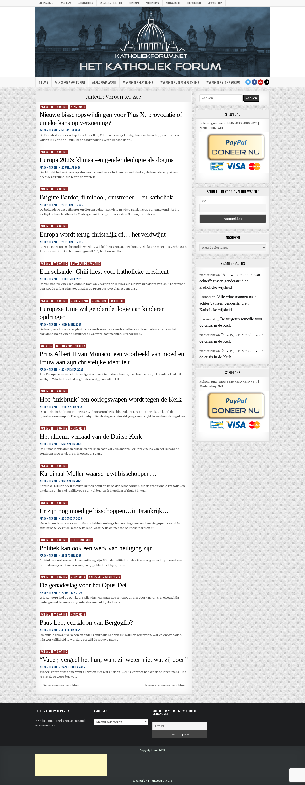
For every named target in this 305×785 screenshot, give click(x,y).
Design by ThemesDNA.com (152, 780)
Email (204, 201)
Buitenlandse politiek (85, 263)
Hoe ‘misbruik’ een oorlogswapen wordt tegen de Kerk (111, 399)
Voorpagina (46, 3)
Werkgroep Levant (104, 82)
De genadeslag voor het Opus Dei (83, 585)
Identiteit (117, 301)
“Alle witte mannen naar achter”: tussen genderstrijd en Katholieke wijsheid (229, 281)
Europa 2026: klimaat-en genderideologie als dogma (107, 159)
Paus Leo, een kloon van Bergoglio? (86, 622)
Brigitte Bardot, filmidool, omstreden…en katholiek (106, 197)
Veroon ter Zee (48, 130)
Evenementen (85, 3)
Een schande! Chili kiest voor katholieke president (104, 271)
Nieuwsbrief (173, 3)
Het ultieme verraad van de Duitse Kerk (91, 436)
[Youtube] (260, 82)
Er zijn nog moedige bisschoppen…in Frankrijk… (104, 510)
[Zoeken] (266, 82)
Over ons (65, 3)
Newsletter (215, 3)
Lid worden (194, 3)
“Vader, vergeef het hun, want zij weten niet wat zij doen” (114, 659)
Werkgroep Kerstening (138, 82)
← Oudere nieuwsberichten (59, 685)
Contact (134, 3)
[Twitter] (248, 82)
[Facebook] (254, 82)
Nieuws (43, 82)
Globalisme (99, 301)
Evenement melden (111, 3)
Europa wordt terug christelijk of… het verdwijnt (102, 234)
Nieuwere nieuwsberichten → (166, 685)
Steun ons (152, 3)
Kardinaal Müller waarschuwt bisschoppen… (98, 473)
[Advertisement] (71, 765)
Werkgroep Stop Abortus (223, 82)
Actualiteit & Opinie (54, 106)
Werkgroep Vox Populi (70, 82)
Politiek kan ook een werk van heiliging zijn (96, 548)
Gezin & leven (79, 301)
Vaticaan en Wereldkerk (104, 577)
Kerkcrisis (78, 106)
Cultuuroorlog (81, 540)
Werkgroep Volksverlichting (179, 82)
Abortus (46, 346)
